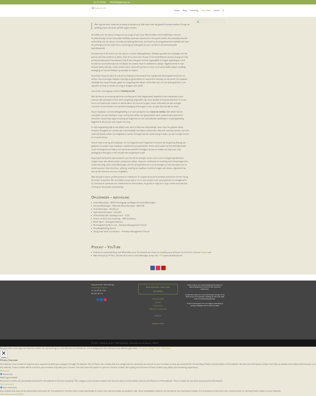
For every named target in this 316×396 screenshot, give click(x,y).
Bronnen (158, 302)
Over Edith (206, 10)
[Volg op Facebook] (152, 268)
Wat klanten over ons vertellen (158, 289)
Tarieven (157, 315)
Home (177, 10)
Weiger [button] (151, 348)
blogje (204, 252)
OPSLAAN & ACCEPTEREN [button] (11, 394)
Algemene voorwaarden (158, 309)
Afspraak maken (158, 299)
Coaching (194, 10)
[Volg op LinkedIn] (101, 299)
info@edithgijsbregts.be (99, 288)
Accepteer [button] (143, 348)
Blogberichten (158, 323)
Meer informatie (163, 348)
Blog (185, 10)
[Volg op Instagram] (158, 268)
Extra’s (217, 10)
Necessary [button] (5, 370)
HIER (160, 255)
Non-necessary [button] (7, 384)
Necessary (8, 374)
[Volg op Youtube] (163, 268)
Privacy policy (158, 305)
